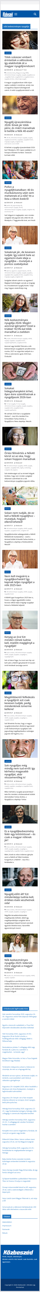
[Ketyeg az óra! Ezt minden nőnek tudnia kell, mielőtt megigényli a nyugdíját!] (20, 620)
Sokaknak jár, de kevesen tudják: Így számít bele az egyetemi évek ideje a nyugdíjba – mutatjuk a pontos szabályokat (19, 258)
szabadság (27, 468)
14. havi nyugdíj (20, 404)
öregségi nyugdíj (9, 142)
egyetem (14, 271)
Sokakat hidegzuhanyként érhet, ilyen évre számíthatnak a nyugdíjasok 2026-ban (19, 392)
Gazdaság (8, 53)
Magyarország (20, 73)
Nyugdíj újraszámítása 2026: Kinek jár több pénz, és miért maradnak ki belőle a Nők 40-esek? (19, 126)
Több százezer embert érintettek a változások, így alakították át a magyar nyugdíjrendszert (19, 61)
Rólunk (4, 1233)
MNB (26, 73)
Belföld (7, 508)
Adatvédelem (7, 1222)
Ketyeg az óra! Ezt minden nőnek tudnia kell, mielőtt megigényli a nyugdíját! (19, 641)
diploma (8, 271)
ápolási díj (9, 205)
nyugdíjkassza (31, 75)
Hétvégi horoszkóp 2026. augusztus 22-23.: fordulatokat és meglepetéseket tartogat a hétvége (18, 1150)
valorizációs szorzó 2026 (11, 144)
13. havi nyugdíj (10, 404)
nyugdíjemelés (8, 408)
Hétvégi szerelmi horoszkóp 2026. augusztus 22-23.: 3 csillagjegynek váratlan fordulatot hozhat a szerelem (18, 1122)
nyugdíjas (20, 140)
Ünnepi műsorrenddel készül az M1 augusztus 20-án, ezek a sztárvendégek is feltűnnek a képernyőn (19, 1189)
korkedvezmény (11, 73)
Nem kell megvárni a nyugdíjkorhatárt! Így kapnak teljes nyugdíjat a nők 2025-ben (19, 580)
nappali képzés (21, 271)
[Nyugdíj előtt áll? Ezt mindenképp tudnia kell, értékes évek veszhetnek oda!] (20, 877)
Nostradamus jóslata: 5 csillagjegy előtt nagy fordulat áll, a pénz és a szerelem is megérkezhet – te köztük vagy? (18, 1049)
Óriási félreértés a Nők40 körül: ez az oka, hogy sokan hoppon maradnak (19, 456)
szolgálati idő (19, 142)
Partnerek (5, 1229)
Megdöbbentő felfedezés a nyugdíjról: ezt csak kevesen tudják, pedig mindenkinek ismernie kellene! (19, 703)
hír (12, 975)
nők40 (30, 338)
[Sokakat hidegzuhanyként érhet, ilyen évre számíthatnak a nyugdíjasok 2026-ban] (20, 371)
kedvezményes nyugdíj (11, 207)
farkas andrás (10, 652)
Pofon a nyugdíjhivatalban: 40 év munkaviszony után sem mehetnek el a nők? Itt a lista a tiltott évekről (19, 192)
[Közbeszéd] (7, 14)
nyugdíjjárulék (8, 275)
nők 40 (8, 138)
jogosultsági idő (17, 205)
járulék (8, 338)
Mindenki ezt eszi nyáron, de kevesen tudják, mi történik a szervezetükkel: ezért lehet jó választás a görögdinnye (19, 1077)
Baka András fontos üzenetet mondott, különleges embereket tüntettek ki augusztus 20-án (18, 1161)
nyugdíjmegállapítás (10, 342)
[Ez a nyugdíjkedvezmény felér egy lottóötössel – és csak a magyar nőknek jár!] (20, 814)
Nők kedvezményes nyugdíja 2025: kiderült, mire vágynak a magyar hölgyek (18, 964)
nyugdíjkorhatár (10, 77)
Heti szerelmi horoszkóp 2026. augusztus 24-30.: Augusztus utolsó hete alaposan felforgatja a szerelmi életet (19, 1016)
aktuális (8, 975)
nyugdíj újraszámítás (10, 140)
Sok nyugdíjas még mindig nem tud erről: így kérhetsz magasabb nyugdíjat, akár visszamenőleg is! (19, 771)
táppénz (15, 470)
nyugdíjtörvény (28, 275)
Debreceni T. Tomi (21, 70)
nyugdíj (24, 75)
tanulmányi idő (8, 212)
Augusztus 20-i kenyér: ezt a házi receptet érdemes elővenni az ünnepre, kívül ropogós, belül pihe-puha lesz (18, 1100)
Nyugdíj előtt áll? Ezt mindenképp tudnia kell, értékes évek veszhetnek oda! (19, 898)
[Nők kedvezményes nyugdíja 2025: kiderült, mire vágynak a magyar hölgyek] (20, 943)
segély (22, 468)
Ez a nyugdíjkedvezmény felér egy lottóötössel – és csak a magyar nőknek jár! (19, 835)
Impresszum (6, 1226)
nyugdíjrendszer (29, 77)
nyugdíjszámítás (9, 79)
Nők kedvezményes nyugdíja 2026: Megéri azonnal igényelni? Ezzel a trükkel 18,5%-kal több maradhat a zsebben (19, 326)
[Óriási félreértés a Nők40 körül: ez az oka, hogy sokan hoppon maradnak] (20, 436)
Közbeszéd (19, 135)
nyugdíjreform (19, 77)
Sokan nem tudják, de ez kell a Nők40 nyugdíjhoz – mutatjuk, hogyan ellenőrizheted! (19, 517)
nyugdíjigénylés (9, 657)
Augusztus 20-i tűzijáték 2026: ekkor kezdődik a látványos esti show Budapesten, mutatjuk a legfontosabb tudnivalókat (19, 1088)
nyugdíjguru (23, 654)
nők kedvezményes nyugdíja (12, 75)
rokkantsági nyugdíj (20, 79)
